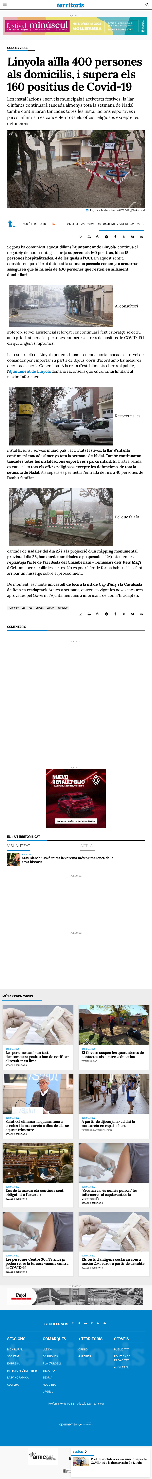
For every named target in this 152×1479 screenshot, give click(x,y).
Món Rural (15, 1349)
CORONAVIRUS (17, 48)
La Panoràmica (18, 1377)
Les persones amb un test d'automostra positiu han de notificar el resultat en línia (37, 1056)
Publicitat (121, 1349)
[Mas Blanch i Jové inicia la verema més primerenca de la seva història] (13, 859)
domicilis (62, 608)
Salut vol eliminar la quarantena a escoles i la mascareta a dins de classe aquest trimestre (37, 1125)
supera (50, 608)
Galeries (84, 1356)
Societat (13, 1356)
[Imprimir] (89, 236)
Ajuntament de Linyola (30, 371)
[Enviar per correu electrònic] (80, 236)
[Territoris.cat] (70, 4)
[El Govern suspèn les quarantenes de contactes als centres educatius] (114, 1025)
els (23, 608)
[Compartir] (97, 236)
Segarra (49, 1370)
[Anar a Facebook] (73, 1323)
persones (14, 608)
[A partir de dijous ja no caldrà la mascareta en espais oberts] (114, 1094)
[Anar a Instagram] (92, 1323)
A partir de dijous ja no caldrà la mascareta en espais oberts (108, 1123)
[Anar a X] (79, 1323)
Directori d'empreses (22, 1370)
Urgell (48, 1391)
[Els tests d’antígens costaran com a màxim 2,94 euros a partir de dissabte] (114, 1232)
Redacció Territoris (32, 224)
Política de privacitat (122, 1358)
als (30, 608)
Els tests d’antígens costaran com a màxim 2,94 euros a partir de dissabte (113, 1261)
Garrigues (50, 1356)
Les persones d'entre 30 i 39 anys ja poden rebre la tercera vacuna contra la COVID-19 (37, 1263)
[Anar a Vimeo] (98, 1323)
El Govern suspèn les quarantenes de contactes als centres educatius (113, 1054)
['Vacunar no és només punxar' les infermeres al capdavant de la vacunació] (114, 1163)
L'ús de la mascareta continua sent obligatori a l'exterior (35, 1192)
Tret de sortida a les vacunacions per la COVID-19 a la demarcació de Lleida (119, 1461)
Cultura (13, 1384)
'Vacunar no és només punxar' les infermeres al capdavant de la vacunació (109, 1194)
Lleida (47, 1349)
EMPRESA (13, 1363)
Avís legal (121, 1367)
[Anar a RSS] (104, 1323)
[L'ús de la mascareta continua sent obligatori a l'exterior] (38, 1163)
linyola (40, 608)
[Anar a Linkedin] (85, 1323)
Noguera (49, 1384)
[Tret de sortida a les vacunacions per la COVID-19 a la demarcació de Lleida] (81, 1461)
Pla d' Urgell (52, 1363)
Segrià (47, 1377)
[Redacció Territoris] (12, 224)
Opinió (83, 1349)
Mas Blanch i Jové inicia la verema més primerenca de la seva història (67, 860)
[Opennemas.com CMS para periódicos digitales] (76, 1424)
